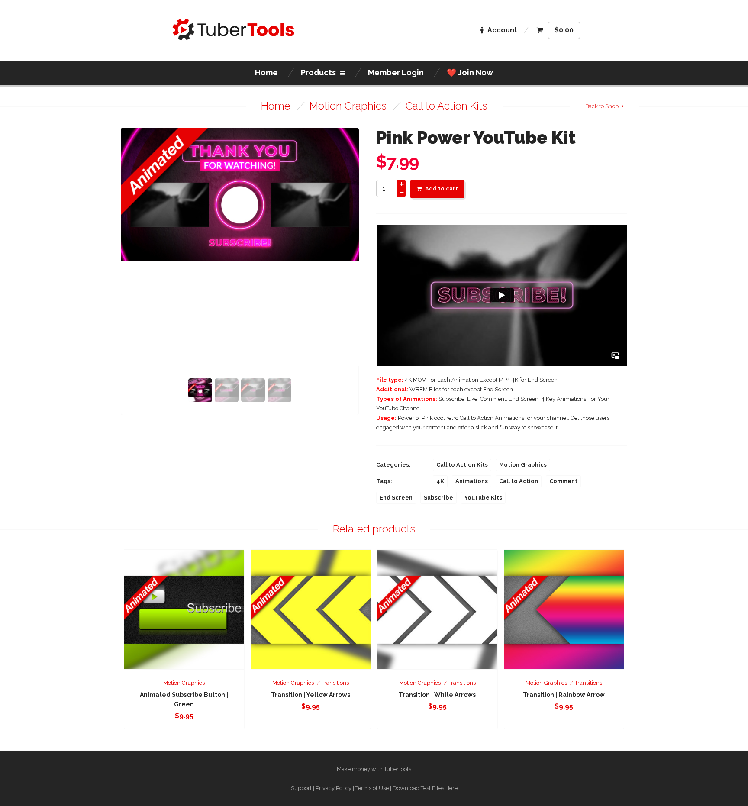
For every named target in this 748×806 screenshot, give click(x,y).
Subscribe (438, 497)
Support (301, 788)
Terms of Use (372, 788)
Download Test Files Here (425, 788)
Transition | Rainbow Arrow (564, 694)
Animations (471, 481)
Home (275, 106)
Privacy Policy (333, 788)
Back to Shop (602, 106)
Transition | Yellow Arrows (310, 694)
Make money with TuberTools (374, 769)
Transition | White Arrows (437, 694)
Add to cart (441, 188)
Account (502, 30)
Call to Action (518, 481)
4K (440, 481)
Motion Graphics (348, 106)
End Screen (396, 497)
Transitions (335, 683)
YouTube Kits (483, 497)
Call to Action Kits (446, 106)
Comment (563, 481)
